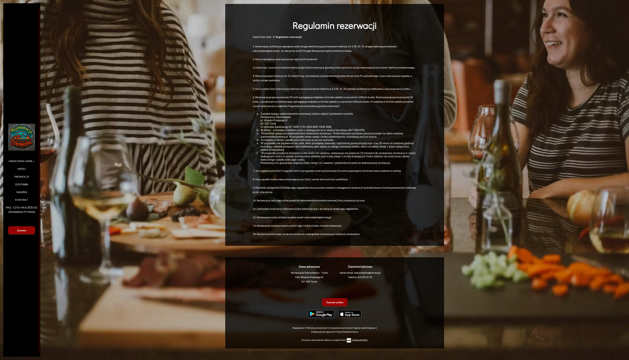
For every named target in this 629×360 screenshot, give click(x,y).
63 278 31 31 (365, 277)
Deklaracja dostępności (323, 331)
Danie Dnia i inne (21, 161)
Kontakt (21, 199)
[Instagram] (342, 290)
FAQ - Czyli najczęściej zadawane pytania (22, 209)
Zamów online (334, 302)
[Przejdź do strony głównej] (21, 137)
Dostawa (21, 184)
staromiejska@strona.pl (367, 272)
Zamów (21, 230)
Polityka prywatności (317, 327)
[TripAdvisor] (334, 290)
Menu (22, 168)
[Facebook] (327, 290)
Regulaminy (299, 327)
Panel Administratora (347, 331)
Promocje (21, 176)
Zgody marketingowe (365, 327)
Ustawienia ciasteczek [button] (340, 327)
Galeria (21, 192)
